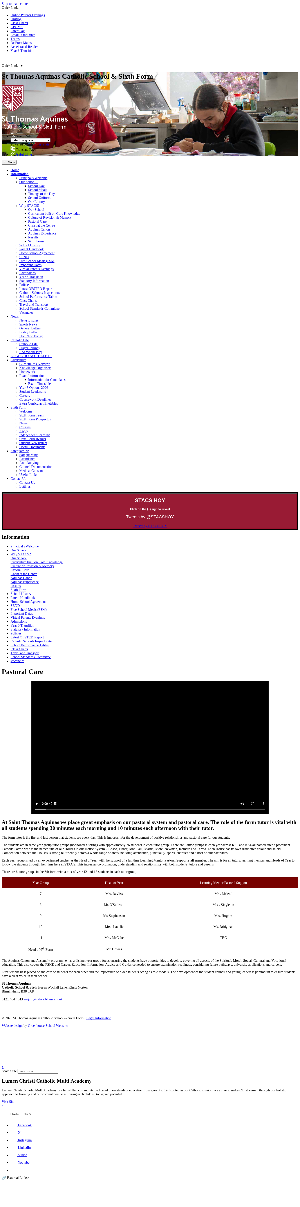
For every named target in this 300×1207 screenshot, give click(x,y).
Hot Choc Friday (31, 336)
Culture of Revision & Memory (50, 217)
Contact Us (18, 478)
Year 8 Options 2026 (33, 387)
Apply (23, 431)
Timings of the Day (41, 194)
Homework (27, 372)
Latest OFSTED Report (35, 289)
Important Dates (30, 265)
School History (29, 245)
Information (20, 174)
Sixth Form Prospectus (35, 419)
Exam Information (32, 376)
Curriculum (18, 360)
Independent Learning (34, 435)
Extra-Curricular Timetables (38, 403)
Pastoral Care (37, 221)
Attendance (27, 459)
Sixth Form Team (31, 415)
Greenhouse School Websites (48, 1025)
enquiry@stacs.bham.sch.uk (43, 999)
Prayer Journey (29, 348)
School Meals (37, 190)
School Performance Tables (38, 296)
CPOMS (17, 27)
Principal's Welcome (33, 178)
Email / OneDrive (23, 35)
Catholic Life (20, 340)
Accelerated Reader (24, 47)
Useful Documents (32, 447)
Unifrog (16, 19)
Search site (9, 1071)
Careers (24, 395)
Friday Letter (28, 332)
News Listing (28, 320)
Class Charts (19, 23)
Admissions (27, 273)
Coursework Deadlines (35, 399)
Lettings (25, 486)
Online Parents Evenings (28, 15)
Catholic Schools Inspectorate (39, 292)
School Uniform (39, 198)
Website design (12, 1025)
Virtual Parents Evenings (36, 269)
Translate (43, 144)
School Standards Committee (39, 308)
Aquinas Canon (39, 229)
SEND (24, 257)
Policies (24, 285)
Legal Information (98, 1018)
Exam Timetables (40, 383)
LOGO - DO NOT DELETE (31, 356)
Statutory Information (34, 281)
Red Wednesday (30, 352)
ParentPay (18, 31)
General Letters (30, 328)
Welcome (25, 411)
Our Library (36, 202)
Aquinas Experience (42, 233)
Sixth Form (36, 241)
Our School (36, 209)
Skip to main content (16, 3)
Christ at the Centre (41, 225)
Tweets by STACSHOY (150, 526)
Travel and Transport (33, 304)
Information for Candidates (46, 380)
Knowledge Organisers (35, 368)
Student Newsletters (33, 443)
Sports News (28, 324)
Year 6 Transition (22, 51)
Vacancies (26, 312)
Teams (15, 39)
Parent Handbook (31, 249)
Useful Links (28, 474)
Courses (25, 427)
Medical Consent (31, 471)
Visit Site (8, 1101)
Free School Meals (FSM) (37, 261)
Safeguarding (20, 451)
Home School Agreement (36, 253)
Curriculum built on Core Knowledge (54, 213)
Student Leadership (32, 391)
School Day (36, 186)
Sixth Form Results (32, 439)
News (15, 316)
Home (15, 170)
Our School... (28, 182)
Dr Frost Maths (21, 43)
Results (33, 237)
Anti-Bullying (29, 463)
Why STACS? (29, 205)
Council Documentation (35, 467)
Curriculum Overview (34, 364)
